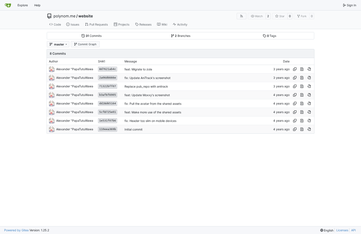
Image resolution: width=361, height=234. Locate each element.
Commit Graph (87, 44)
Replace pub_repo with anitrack (146, 86)
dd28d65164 (107, 103)
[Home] (8, 5)
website (85, 16)
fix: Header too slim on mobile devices (150, 121)
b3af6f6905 (107, 94)
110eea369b (107, 129)
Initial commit (133, 129)
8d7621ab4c (107, 69)
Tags (271, 35)
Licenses (342, 230)
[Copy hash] (295, 69)
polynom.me (64, 16)
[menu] (327, 230)
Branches (182, 35)
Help (37, 5)
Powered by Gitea (16, 230)
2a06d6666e (107, 77)
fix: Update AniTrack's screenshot (147, 78)
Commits (94, 35)
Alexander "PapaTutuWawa (74, 69)
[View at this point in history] (309, 69)
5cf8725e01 (107, 112)
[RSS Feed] (241, 16)
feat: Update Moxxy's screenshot (147, 95)
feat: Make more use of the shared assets (153, 112)
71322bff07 (107, 86)
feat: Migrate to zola (138, 69)
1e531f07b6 (107, 120)
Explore (23, 5)
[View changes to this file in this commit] (302, 69)
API (353, 230)
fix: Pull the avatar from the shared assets (153, 103)
